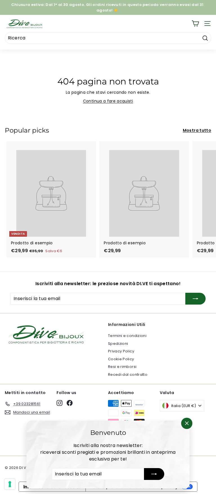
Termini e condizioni (127, 335)
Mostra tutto (197, 130)
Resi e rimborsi (122, 366)
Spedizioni (118, 343)
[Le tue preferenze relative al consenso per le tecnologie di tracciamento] (9, 484)
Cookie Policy (121, 359)
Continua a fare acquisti (108, 101)
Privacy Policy (121, 351)
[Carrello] (195, 23)
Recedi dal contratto (127, 374)
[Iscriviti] (154, 474)
